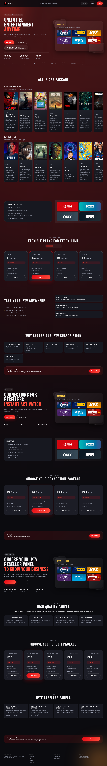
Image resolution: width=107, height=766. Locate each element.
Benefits (31, 756)
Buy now (16, 277)
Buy (100, 3)
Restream (48, 3)
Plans (92, 3)
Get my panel (10, 582)
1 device (49, 246)
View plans (9, 42)
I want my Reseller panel (91, 739)
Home (42, 3)
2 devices (57, 246)
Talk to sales (22, 417)
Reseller (54, 3)
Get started (94, 371)
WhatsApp (57, 756)
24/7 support (21, 42)
